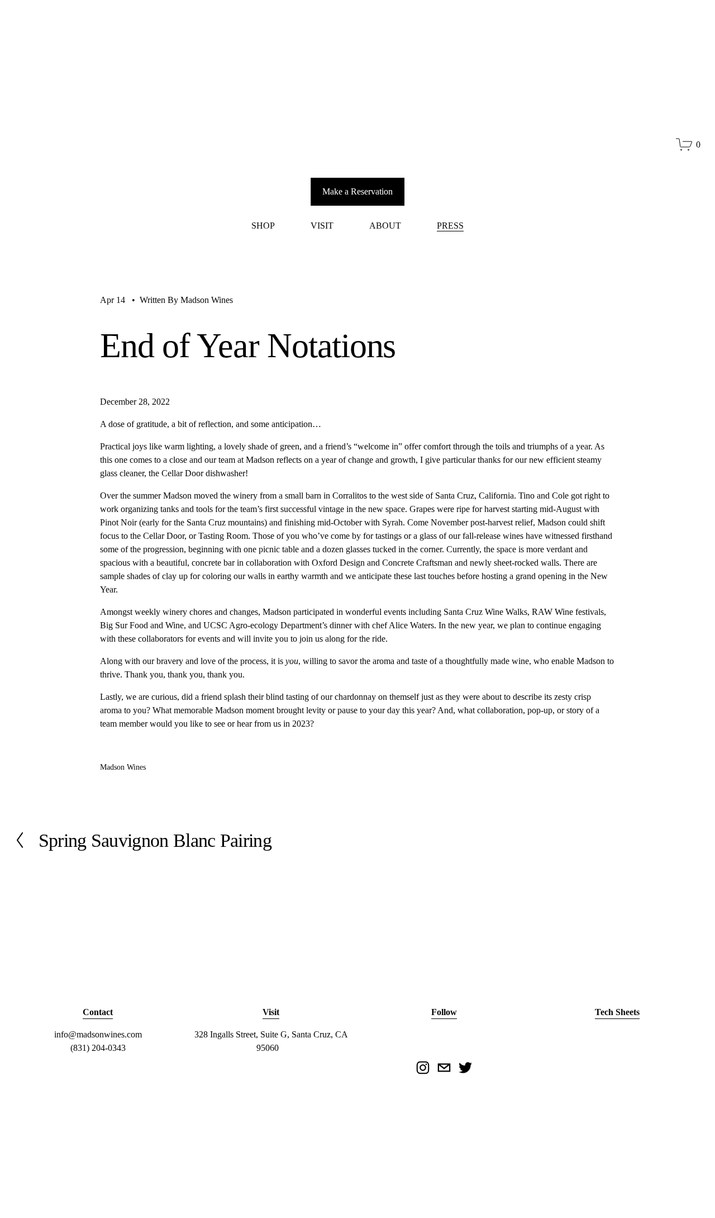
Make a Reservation (357, 191)
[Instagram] (423, 1067)
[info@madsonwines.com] (444, 1067)
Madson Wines (206, 300)
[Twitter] (465, 1067)
